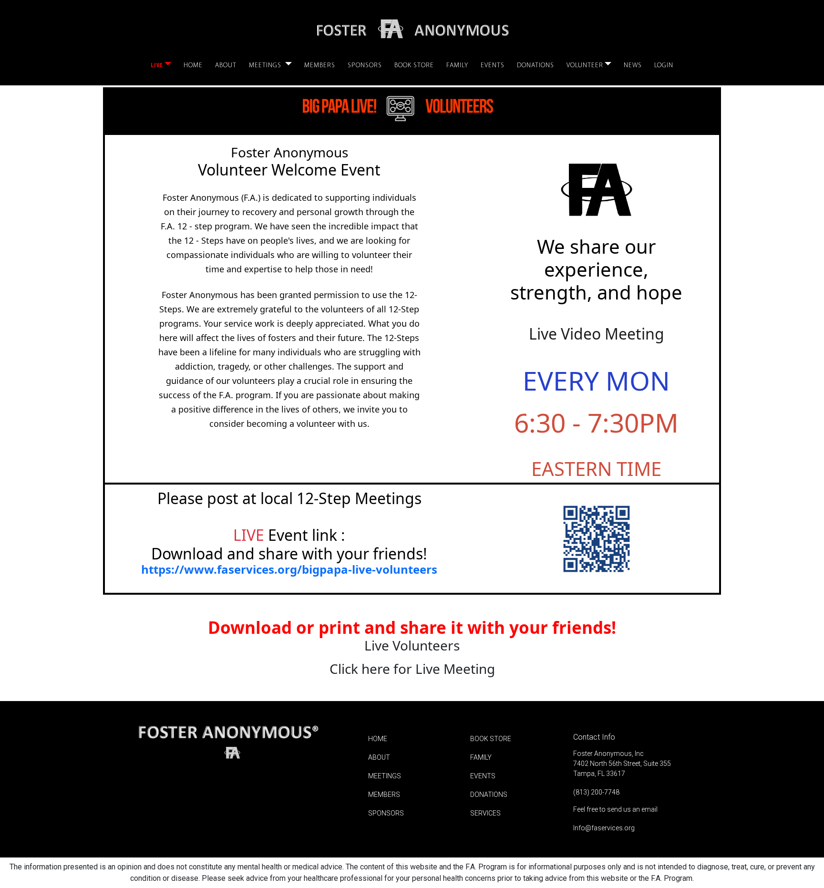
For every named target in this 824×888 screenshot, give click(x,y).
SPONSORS (386, 813)
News (633, 65)
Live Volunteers (412, 646)
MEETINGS (384, 776)
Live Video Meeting (596, 334)
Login (663, 65)
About (226, 65)
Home (193, 65)
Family (457, 65)
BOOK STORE (490, 739)
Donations (535, 65)
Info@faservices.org (604, 828)
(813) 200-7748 (596, 792)
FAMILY (481, 757)
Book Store (414, 65)
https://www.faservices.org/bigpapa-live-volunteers (289, 570)
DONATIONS (488, 794)
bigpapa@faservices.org (305, 582)
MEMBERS (384, 794)
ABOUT (379, 757)
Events (493, 65)
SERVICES (485, 813)
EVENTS (482, 776)
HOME (377, 739)
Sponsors (365, 65)
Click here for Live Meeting (412, 669)
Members (319, 65)
